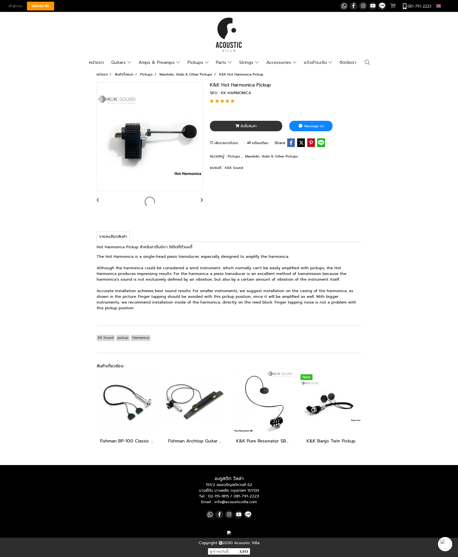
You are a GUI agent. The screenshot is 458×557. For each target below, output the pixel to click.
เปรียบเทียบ (259, 143)
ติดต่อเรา (347, 62)
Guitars (119, 62)
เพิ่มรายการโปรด (225, 143)
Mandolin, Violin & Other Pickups (271, 156)
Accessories (279, 62)
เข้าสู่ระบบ (15, 6)
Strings (247, 62)
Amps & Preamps (157, 62)
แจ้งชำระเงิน (316, 62)
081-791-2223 (246, 496)
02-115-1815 (218, 496)
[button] (445, 544)
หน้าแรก (96, 62)
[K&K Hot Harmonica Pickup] (150, 136)
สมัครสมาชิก (40, 6)
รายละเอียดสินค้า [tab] (113, 236)
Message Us (313, 126)
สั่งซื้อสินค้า (248, 126)
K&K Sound (234, 167)
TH (444, 5)
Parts (222, 62)
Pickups (196, 62)
